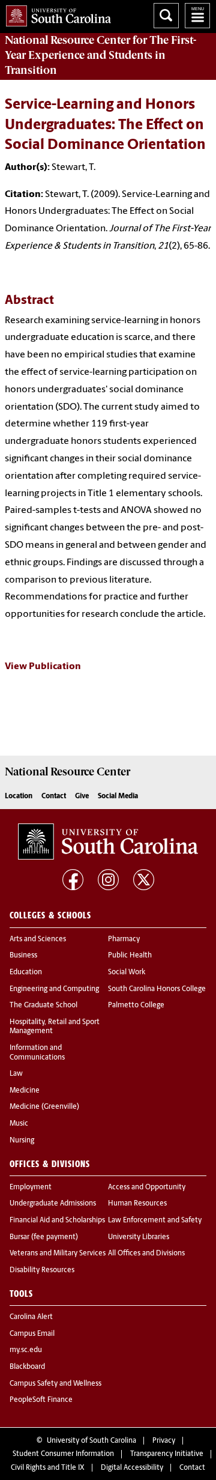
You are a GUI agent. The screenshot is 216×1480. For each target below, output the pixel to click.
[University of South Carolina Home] (55, 13)
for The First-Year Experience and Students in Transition (100, 55)
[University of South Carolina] (108, 841)
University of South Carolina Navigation (197, 15)
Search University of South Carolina (166, 15)
